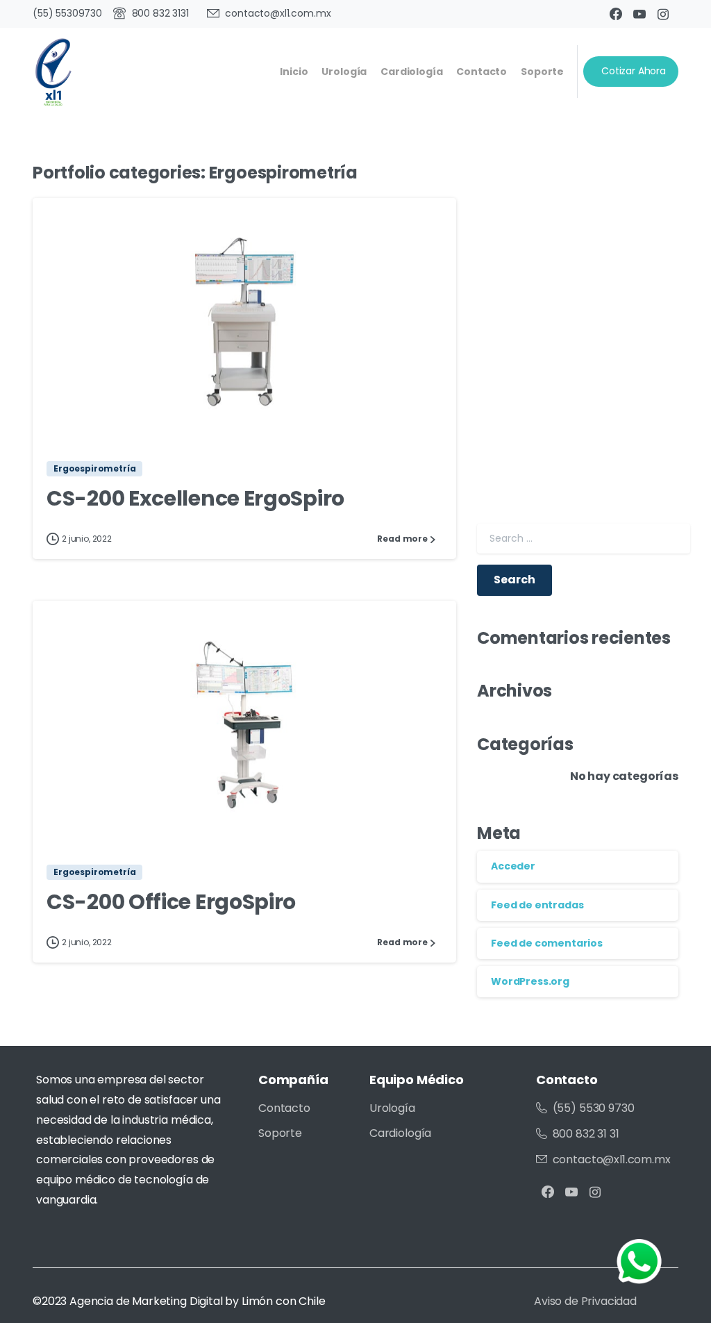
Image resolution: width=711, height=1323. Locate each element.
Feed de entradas (537, 905)
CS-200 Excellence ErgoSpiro (195, 498)
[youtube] (639, 14)
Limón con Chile (284, 1301)
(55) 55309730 (67, 13)
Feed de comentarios (547, 943)
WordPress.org (530, 981)
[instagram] (663, 14)
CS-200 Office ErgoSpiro (171, 902)
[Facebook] (616, 14)
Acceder (513, 866)
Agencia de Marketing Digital (146, 1301)
